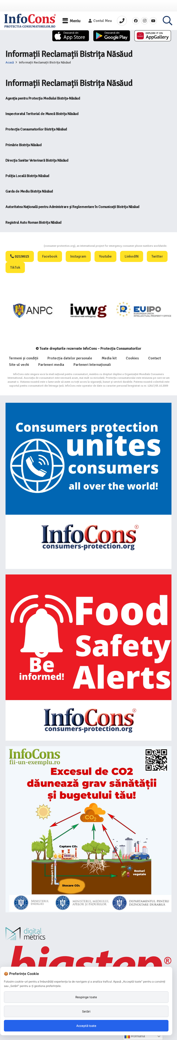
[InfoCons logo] (30, 20)
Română (137, 1036)
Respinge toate (86, 997)
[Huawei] (152, 36)
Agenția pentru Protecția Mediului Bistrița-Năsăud (43, 98)
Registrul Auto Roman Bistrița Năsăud (34, 222)
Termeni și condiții (23, 358)
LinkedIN (132, 256)
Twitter (157, 256)
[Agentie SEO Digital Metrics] (88, 933)
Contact (154, 358)
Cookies (132, 358)
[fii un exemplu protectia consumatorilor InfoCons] (88, 829)
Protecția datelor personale (69, 358)
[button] (71, 21)
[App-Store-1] (111, 36)
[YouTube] (153, 20)
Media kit (109, 358)
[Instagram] (144, 20)
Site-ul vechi (19, 364)
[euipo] (88, 310)
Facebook (49, 256)
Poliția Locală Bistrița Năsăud (27, 176)
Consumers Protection (26, 246)
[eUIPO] (143, 310)
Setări (86, 1011)
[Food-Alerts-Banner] (88, 657)
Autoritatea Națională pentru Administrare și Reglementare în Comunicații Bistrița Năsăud (72, 206)
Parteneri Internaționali (92, 364)
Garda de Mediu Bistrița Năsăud (29, 191)
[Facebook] (135, 20)
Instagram (78, 256)
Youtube (105, 256)
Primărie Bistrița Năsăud (23, 145)
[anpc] (33, 310)
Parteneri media (51, 364)
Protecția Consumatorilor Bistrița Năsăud (36, 129)
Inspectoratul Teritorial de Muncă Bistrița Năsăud (42, 113)
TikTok (15, 267)
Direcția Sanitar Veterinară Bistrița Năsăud (37, 160)
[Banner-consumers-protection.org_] (88, 486)
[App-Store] (70, 36)
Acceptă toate (86, 1026)
